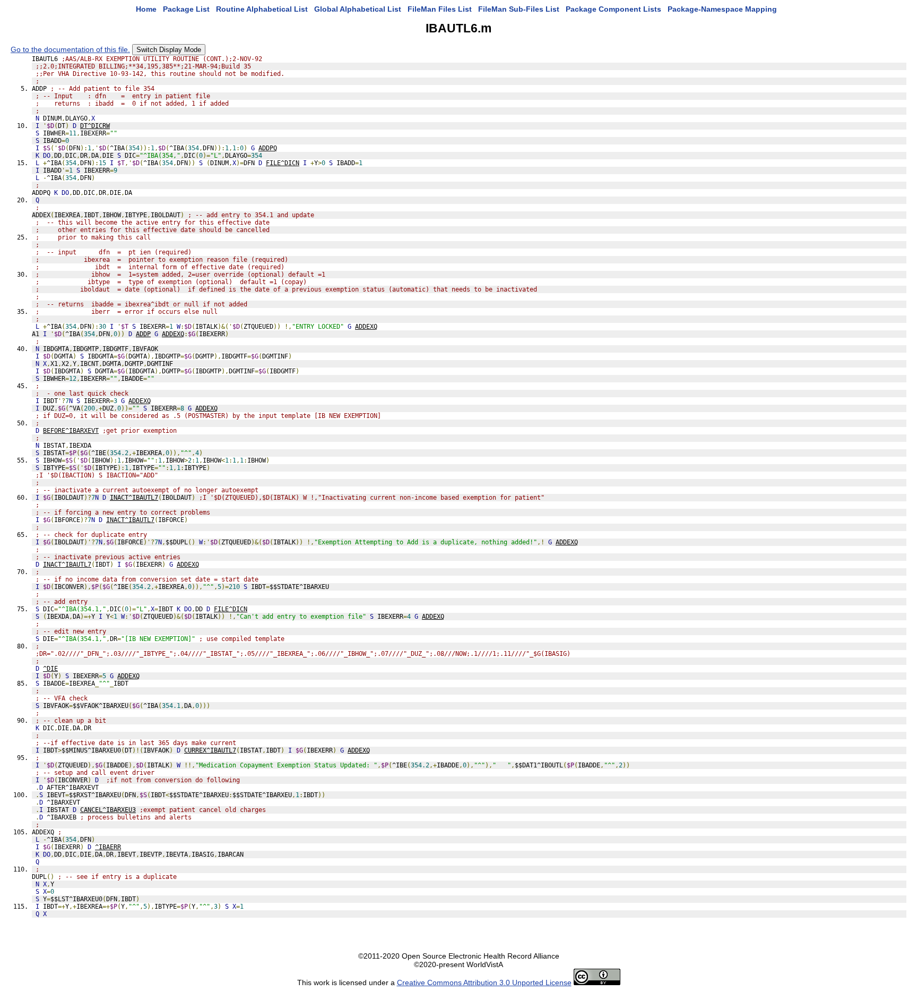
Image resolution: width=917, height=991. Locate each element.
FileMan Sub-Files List (518, 9)
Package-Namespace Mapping (722, 9)
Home (146, 9)
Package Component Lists (613, 9)
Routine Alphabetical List (262, 9)
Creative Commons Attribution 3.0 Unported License (484, 982)
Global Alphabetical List (357, 9)
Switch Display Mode (168, 50)
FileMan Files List (440, 9)
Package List (186, 9)
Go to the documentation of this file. (70, 49)
